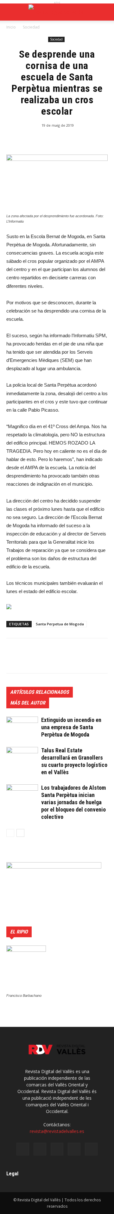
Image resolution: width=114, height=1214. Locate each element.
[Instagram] (40, 1149)
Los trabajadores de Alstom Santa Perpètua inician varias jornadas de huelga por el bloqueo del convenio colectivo (73, 802)
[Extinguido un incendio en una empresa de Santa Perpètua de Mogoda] (22, 727)
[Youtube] (91, 1149)
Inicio (11, 27)
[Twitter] (57, 1149)
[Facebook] (22, 1149)
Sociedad (31, 27)
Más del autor (27, 703)
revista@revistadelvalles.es (57, 1131)
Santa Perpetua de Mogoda (60, 624)
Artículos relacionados (39, 692)
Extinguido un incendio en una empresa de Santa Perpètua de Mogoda (71, 727)
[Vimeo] (74, 1149)
